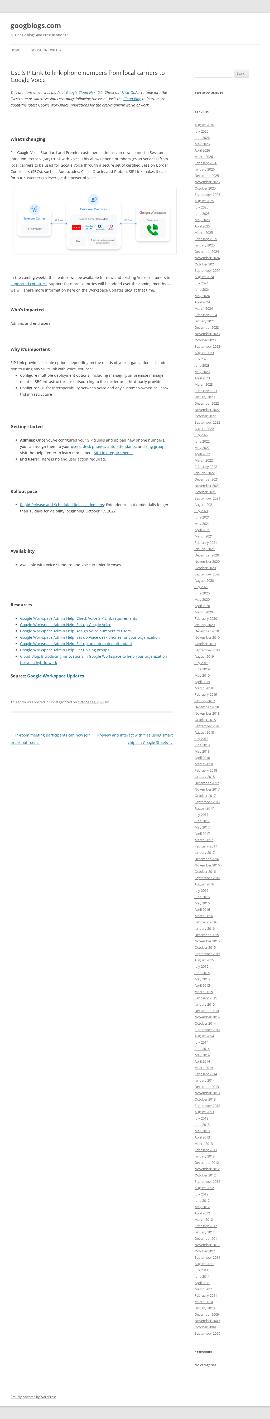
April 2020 (202, 605)
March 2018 (204, 764)
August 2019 (204, 656)
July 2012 (201, 1194)
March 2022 (204, 460)
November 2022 (207, 409)
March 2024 (204, 308)
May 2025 (202, 219)
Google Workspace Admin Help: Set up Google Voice (65, 624)
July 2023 (201, 359)
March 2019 (204, 688)
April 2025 (202, 226)
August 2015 (204, 960)
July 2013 (201, 1118)
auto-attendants (121, 446)
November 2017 (207, 789)
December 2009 (207, 1314)
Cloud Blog (132, 98)
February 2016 (206, 922)
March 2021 (204, 536)
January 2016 (205, 928)
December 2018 (207, 707)
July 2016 (201, 890)
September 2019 (207, 650)
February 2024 (206, 314)
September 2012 (207, 1181)
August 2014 (204, 1036)
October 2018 (205, 719)
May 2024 (202, 295)
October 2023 (205, 340)
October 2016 (205, 871)
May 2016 (202, 903)
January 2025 (205, 245)
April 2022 (202, 454)
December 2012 (207, 1162)
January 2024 (205, 321)
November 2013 (207, 1093)
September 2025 (207, 194)
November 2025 (207, 182)
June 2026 (202, 137)
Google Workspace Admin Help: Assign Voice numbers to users (75, 630)
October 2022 (205, 416)
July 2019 (201, 662)
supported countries (29, 283)
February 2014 (206, 1074)
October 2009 (205, 1327)
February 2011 (206, 1295)
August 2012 (204, 1187)
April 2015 (202, 985)
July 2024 (201, 283)
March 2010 (204, 1301)
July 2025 (201, 207)
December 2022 (207, 403)
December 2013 (207, 1086)
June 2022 (202, 441)
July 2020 (201, 586)
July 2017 (201, 814)
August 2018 (204, 732)
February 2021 (206, 542)
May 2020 (202, 599)
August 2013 (204, 1112)
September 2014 (207, 1029)
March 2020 (204, 612)
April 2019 (202, 681)
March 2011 (204, 1289)
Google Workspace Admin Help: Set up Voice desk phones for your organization (90, 637)
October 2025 (205, 188)
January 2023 (205, 397)
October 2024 (205, 264)
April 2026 (202, 150)
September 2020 (207, 574)
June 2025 (202, 213)
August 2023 (204, 352)
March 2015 (204, 991)
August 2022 (204, 428)
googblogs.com (36, 25)
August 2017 (204, 808)
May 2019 (202, 675)
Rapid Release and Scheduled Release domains (62, 504)
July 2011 (201, 1270)
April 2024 (202, 302)
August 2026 (204, 125)
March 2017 (204, 839)
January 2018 (205, 776)
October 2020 (205, 567)
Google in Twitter (46, 50)
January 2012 (205, 1232)
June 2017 (202, 821)
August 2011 (204, 1263)
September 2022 (207, 422)
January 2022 (205, 473)
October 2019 (205, 643)
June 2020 (202, 593)
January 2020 (205, 624)
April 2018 (202, 757)
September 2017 (207, 802)
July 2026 (201, 131)
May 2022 (202, 447)
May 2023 (202, 371)
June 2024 (202, 289)
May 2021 (202, 523)
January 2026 (205, 169)
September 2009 (207, 1333)
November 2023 (207, 333)
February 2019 (206, 694)
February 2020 (206, 618)
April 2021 (202, 529)
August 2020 (204, 580)
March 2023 (204, 384)
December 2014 (207, 1010)
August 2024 (204, 276)
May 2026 (202, 144)
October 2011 (205, 1251)
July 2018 (201, 738)
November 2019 (207, 637)
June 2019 (202, 669)
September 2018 (207, 726)
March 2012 (204, 1219)
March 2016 (204, 915)
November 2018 (207, 713)
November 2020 (207, 561)
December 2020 (207, 555)
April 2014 (202, 1061)
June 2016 (202, 896)
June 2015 (202, 972)
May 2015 (202, 979)
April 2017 (202, 833)
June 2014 (202, 1048)
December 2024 (207, 251)
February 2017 (206, 846)
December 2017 (207, 783)
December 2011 (207, 1238)
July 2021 (201, 510)
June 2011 (202, 1276)
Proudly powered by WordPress (33, 1396)
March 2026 (204, 156)
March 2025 (204, 232)
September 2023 (207, 346)
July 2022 (201, 435)
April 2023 (202, 378)
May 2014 (202, 1055)
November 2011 (207, 1244)
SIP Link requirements (113, 452)
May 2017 (202, 827)
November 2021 (207, 485)
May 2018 (202, 751)
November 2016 (207, 865)
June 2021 (202, 517)
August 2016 (204, 884)
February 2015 (206, 998)
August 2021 (204, 504)
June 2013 (202, 1124)
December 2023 (207, 327)
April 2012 (202, 1213)
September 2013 (207, 1105)
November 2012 (207, 1168)
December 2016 (207, 858)
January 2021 (205, 548)
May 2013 (202, 1131)
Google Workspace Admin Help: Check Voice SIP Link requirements (78, 618)
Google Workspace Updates (55, 676)
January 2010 (205, 1308)
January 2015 (205, 1004)
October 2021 (205, 492)
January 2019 (205, 700)
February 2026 (206, 163)
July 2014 (201, 1042)
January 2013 (205, 1156)
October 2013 (205, 1099)
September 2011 (207, 1257)
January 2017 (205, 852)
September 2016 (207, 877)
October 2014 (205, 1023)
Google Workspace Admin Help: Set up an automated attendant (76, 643)
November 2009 (207, 1320)
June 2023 (202, 365)
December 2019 (207, 631)
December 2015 (207, 934)
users (76, 446)
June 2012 (202, 1200)
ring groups (156, 446)
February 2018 (206, 770)
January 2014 (205, 1080)
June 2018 (202, 745)
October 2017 (205, 795)
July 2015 (201, 966)
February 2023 (206, 390)
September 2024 (207, 270)
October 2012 (205, 1175)
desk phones (94, 446)
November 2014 (207, 1017)
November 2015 (207, 941)
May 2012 (202, 1206)
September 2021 (207, 498)
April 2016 (202, 909)
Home (15, 50)
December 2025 (207, 175)
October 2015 (205, 947)
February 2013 (206, 1149)
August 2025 (204, 200)
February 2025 (206, 238)
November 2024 (207, 257)
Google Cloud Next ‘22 (84, 92)
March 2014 (204, 1067)
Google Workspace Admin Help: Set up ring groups (64, 649)
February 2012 (206, 1225)
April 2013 (202, 1137)
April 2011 (202, 1282)
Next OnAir (131, 92)
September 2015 (207, 953)
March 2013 (204, 1143)
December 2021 (207, 479)
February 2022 (206, 466)
